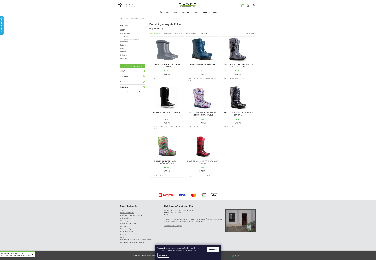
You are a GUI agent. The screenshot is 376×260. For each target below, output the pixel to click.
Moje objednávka (126, 218)
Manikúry (123, 58)
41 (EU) (213, 78)
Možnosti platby (125, 229)
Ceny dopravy (124, 226)
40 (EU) (208, 78)
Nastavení (163, 255)
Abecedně (204, 33)
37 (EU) (155, 78)
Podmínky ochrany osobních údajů (131, 215)
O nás (122, 210)
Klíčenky (123, 52)
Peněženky (124, 42)
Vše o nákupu (124, 221)
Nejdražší (178, 33)
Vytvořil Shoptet (239, 256)
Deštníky (123, 55)
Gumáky (127, 36)
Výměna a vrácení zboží (128, 223)
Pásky (122, 48)
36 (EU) (190, 78)
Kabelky (123, 45)
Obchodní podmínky (127, 213)
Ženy (122, 30)
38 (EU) (196, 78)
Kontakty (123, 237)
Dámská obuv (125, 33)
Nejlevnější (167, 33)
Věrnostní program (126, 232)
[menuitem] (160, 12)
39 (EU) (202, 78)
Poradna (123, 234)
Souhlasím (213, 249)
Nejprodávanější (191, 33)
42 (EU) (190, 80)
